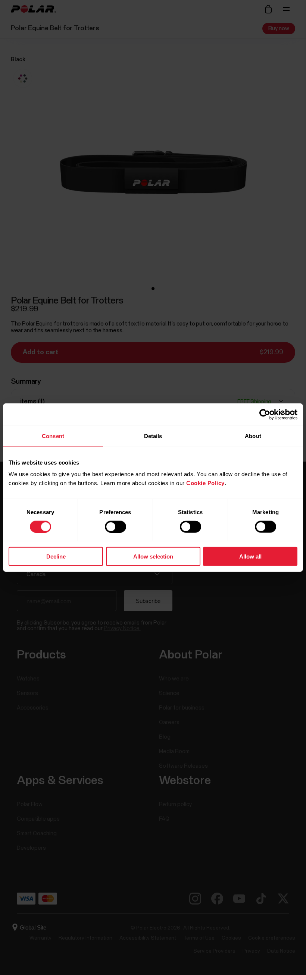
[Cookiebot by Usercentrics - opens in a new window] (264, 414)
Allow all (250, 556)
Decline (56, 556)
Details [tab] (153, 436)
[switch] (115, 526)
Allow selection (153, 556)
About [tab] (253, 436)
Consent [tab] (53, 436)
